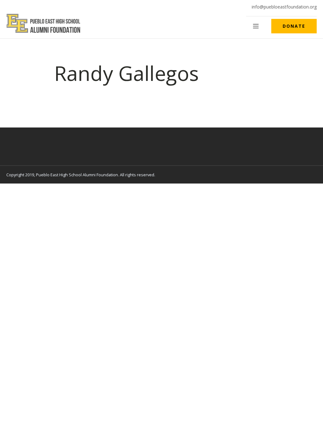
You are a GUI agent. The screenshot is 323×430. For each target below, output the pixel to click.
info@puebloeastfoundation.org (284, 7)
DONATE (294, 26)
